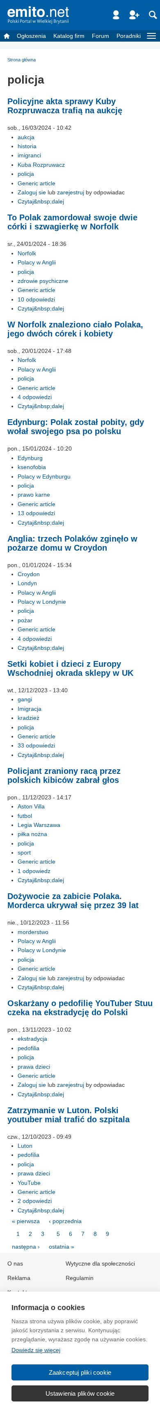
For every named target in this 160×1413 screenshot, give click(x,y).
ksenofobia (32, 467)
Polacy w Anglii (37, 262)
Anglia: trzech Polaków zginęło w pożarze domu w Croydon (72, 543)
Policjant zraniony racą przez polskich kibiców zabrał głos (64, 775)
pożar (25, 620)
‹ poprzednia (65, 1221)
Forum (100, 36)
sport (24, 852)
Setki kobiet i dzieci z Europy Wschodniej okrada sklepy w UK (70, 668)
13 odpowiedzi (36, 513)
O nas (15, 1263)
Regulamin (80, 1278)
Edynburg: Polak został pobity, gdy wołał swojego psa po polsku (75, 427)
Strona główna (21, 59)
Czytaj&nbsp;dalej (41, 201)
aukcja (26, 137)
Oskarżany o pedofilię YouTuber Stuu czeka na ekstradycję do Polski (80, 1008)
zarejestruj (70, 192)
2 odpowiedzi (35, 1201)
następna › (26, 1246)
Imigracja (29, 708)
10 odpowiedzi (36, 299)
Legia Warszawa (39, 825)
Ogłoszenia (31, 36)
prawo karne (34, 494)
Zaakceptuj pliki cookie (80, 1372)
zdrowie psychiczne (43, 281)
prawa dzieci (34, 1066)
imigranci (29, 155)
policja (26, 173)
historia (27, 146)
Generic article (36, 183)
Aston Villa (31, 806)
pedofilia (28, 1048)
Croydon (29, 574)
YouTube (29, 1182)
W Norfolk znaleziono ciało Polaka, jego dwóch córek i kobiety (75, 329)
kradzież (28, 718)
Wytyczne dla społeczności (100, 1263)
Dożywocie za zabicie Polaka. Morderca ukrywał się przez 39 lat (73, 901)
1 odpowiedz (34, 871)
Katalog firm (69, 36)
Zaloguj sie (32, 192)
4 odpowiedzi (35, 397)
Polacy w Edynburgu (44, 476)
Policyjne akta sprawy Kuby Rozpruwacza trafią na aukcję (64, 106)
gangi (25, 699)
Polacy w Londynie (42, 601)
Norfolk (27, 253)
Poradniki (129, 36)
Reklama (18, 1278)
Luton (25, 1145)
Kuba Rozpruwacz (41, 164)
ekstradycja (32, 1038)
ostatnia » (61, 1246)
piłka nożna (32, 834)
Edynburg (30, 458)
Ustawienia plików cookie (80, 1393)
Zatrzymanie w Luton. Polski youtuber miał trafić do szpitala (68, 1115)
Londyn (27, 583)
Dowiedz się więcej (35, 1350)
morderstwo (33, 932)
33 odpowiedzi (36, 745)
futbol (25, 816)
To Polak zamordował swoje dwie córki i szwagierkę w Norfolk (72, 222)
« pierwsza (26, 1221)
